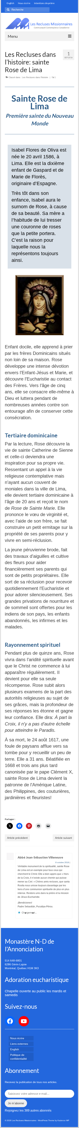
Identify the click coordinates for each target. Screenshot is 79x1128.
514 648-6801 (13, 960)
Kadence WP (63, 1120)
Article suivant (63, 837)
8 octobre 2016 (62, 862)
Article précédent (17, 837)
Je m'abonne (16, 1103)
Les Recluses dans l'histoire (35, 77)
